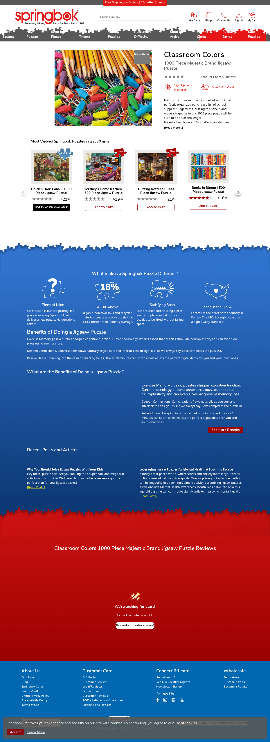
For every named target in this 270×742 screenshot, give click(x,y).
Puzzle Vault (29, 691)
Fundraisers (232, 677)
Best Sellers (8, 34)
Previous (23, 192)
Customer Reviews (95, 696)
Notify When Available (51, 207)
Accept (15, 732)
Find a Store (90, 691)
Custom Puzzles (234, 682)
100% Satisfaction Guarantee (102, 700)
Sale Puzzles (254, 34)
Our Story (28, 677)
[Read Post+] (36, 487)
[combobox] (135, 16)
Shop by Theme (85, 34)
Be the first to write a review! (135, 625)
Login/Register (92, 687)
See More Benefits (226, 429)
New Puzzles (32, 34)
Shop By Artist (176, 34)
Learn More (36, 732)
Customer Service (94, 682)
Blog (24, 682)
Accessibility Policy (34, 700)
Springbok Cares (32, 687)
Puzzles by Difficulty (142, 34)
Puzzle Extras (227, 34)
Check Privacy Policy (35, 696)
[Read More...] (173, 128)
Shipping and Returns (96, 705)
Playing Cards (202, 34)
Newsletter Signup (169, 687)
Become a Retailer (236, 687)
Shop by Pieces (57, 34)
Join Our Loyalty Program (173, 682)
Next (238, 192)
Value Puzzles (114, 34)
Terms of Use (30, 705)
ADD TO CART (104, 207)
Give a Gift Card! (223, 87)
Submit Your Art (167, 677)
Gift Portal (89, 677)
